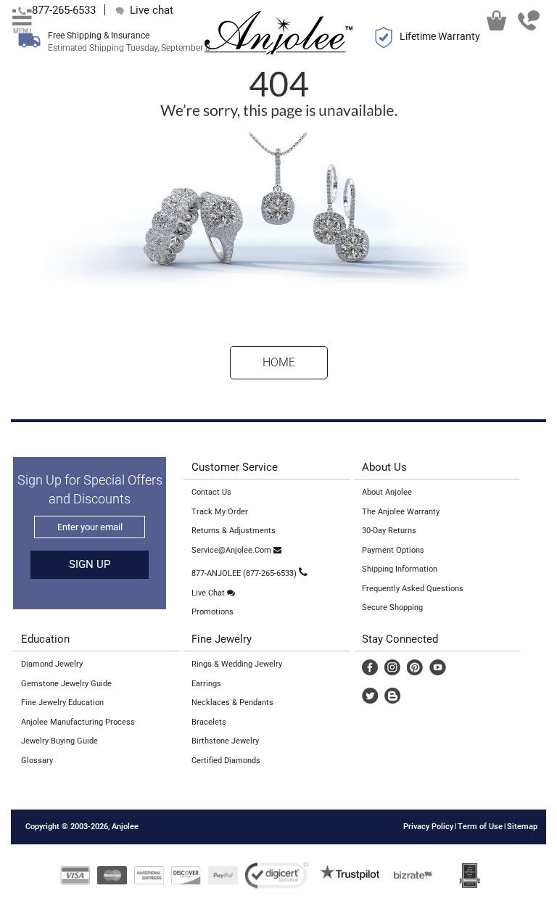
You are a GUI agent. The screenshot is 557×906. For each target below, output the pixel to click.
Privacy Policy (428, 826)
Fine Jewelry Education (62, 702)
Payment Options (393, 550)
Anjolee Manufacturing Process (78, 722)
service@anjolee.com (232, 550)
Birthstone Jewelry (225, 741)
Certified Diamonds (225, 760)
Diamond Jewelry (52, 664)
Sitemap (522, 826)
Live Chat (209, 593)
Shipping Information (399, 569)
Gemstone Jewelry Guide (66, 683)
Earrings (206, 683)
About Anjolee (387, 492)
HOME (279, 362)
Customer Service (234, 467)
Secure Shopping (392, 607)
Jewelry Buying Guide (59, 741)
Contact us (211, 492)
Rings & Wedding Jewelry (236, 664)
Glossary (37, 760)
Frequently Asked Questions (412, 588)
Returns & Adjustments (233, 530)
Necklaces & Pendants (232, 702)
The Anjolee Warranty (401, 511)
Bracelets (208, 722)
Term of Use (480, 826)
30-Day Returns (389, 530)
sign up (89, 564)
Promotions (212, 612)
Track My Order (219, 511)
